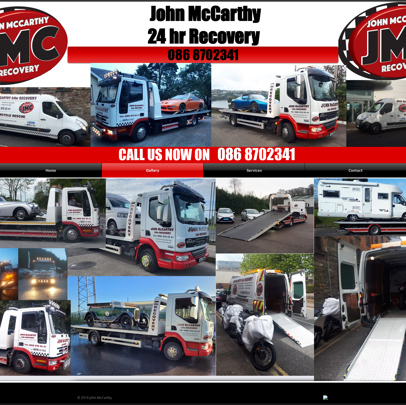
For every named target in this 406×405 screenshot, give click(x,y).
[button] (203, 55)
